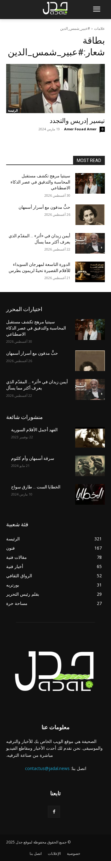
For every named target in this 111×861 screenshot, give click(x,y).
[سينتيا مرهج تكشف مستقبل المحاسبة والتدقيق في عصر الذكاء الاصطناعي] (90, 183)
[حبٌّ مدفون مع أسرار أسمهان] (90, 214)
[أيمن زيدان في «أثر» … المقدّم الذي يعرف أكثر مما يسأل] (90, 243)
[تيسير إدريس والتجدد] (55, 88)
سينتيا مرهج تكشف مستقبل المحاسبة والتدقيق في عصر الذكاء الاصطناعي (40, 181)
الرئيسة (13, 110)
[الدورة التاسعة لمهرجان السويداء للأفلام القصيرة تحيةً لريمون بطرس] (90, 272)
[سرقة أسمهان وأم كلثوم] (90, 466)
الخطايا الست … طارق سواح (35, 486)
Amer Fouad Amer (80, 129)
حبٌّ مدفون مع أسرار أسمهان (44, 207)
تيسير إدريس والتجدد (77, 120)
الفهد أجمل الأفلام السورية (34, 429)
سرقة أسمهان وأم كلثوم (32, 458)
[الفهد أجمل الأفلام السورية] (90, 437)
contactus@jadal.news (47, 768)
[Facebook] (54, 812)
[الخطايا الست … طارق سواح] (90, 494)
